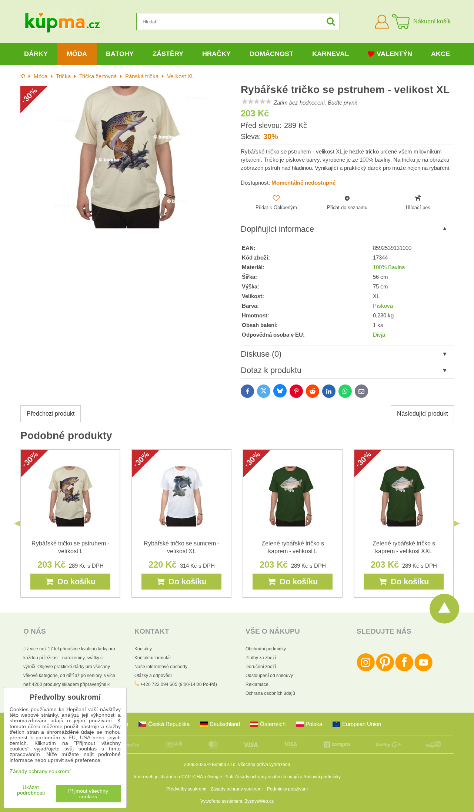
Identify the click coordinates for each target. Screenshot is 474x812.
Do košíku (74, 581)
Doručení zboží (261, 666)
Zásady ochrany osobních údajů (266, 776)
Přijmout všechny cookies (88, 793)
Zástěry (168, 53)
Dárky (36, 53)
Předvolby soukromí (186, 789)
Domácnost (271, 53)
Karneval (330, 53)
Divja (379, 335)
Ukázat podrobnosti (31, 790)
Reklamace (257, 684)
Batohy (120, 53)
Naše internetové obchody (160, 666)
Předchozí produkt (50, 413)
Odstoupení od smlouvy (269, 675)
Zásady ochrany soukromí (237, 789)
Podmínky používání (287, 789)
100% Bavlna (389, 267)
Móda (77, 53)
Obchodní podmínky (266, 648)
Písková (383, 306)
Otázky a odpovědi (153, 675)
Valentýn (394, 53)
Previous (17, 523)
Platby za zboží (261, 657)
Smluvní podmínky (322, 776)
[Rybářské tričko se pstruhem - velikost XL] (126, 157)
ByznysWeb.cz (259, 801)
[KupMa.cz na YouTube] (423, 670)
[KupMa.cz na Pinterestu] (385, 670)
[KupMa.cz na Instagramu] (366, 670)
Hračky (216, 53)
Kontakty (143, 648)
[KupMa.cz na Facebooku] (404, 670)
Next (457, 523)
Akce (440, 53)
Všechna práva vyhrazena (264, 764)
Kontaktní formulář (152, 657)
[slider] (256, 102)
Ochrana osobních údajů (270, 693)
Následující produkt (422, 413)
